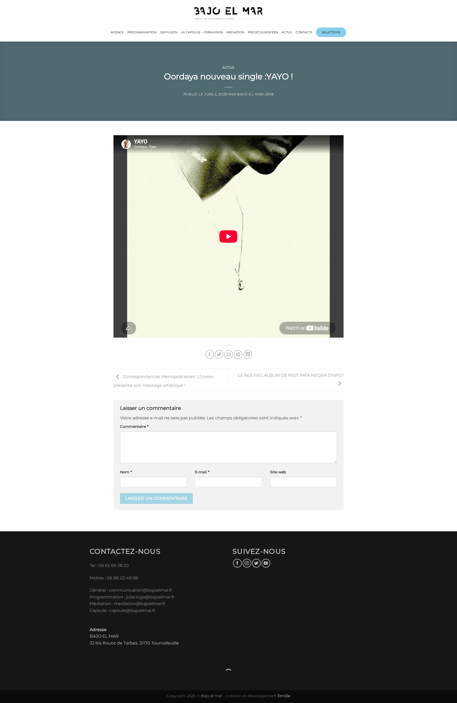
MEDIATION (235, 32)
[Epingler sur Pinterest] (238, 354)
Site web (278, 472)
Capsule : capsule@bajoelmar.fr (122, 610)
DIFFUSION (168, 32)
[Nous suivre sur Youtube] (266, 563)
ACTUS (287, 32)
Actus (228, 68)
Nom (126, 472)
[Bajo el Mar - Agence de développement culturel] (228, 13)
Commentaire (134, 426)
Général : (99, 590)
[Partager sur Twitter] (219, 354)
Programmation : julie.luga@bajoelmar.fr (132, 597)
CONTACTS (304, 32)
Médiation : (101, 603)
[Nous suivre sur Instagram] (247, 563)
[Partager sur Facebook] (209, 354)
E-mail (202, 472)
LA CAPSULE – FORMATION (202, 32)
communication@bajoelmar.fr (140, 590)
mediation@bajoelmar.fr (139, 603)
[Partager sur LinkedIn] (248, 354)
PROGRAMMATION (142, 32)
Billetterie (331, 32)
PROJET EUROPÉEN (263, 32)
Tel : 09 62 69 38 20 (109, 565)
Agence (117, 32)
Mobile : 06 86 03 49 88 (114, 577)
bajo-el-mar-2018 (255, 94)
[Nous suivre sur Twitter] (256, 563)
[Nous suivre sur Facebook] (237, 563)
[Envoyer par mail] (228, 354)
